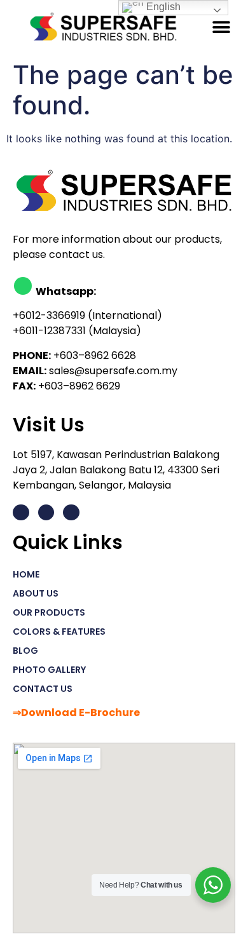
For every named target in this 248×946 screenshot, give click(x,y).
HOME (26, 574)
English (162, 6)
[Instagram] (71, 512)
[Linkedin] (21, 512)
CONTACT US (42, 688)
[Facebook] (46, 512)
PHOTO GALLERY (49, 669)
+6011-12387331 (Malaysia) (77, 330)
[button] (221, 27)
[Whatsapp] (23, 286)
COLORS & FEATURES (59, 631)
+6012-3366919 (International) (87, 315)
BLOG (25, 650)
